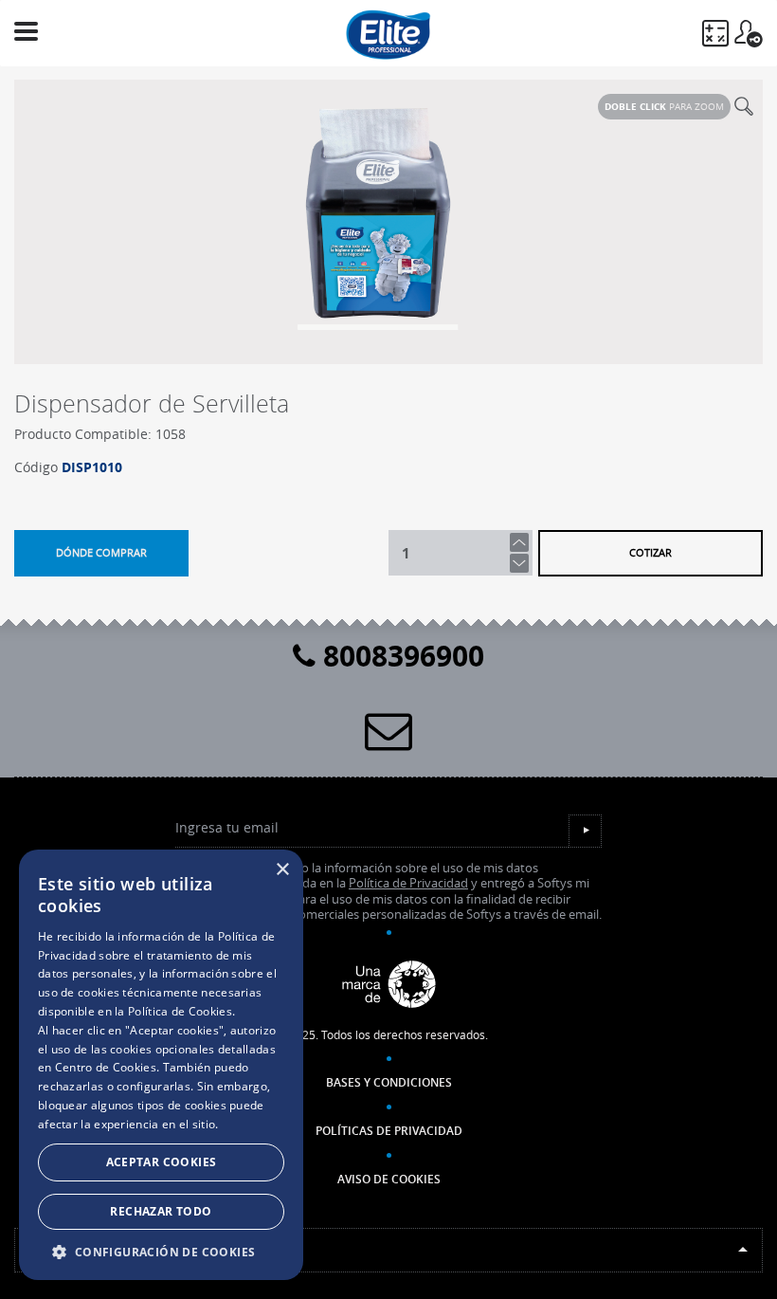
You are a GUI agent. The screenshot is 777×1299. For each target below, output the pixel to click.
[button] (161, 1251)
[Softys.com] (388, 984)
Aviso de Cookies (389, 1179)
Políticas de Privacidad (389, 1131)
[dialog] (161, 1065)
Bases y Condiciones (389, 1082)
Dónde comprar (101, 552)
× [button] (282, 870)
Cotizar (650, 552)
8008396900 (400, 655)
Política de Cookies (180, 1011)
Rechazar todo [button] (160, 1211)
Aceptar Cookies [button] (161, 1162)
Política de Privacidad (408, 883)
